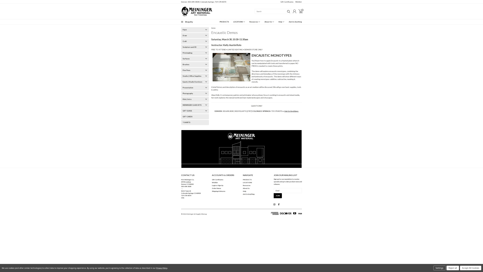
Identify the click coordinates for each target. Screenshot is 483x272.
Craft (185, 41)
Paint (185, 30)
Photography (188, 93)
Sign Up (220, 185)
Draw (185, 36)
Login (214, 185)
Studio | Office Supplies (192, 76)
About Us (268, 22)
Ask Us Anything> (291, 111)
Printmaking (187, 53)
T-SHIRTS (186, 122)
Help (280, 22)
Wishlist (298, 2)
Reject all (453, 268)
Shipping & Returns (218, 191)
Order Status (216, 188)
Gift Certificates (286, 2)
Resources (253, 22)
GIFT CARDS (187, 117)
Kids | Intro (187, 99)
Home (213, 28)
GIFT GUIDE (187, 111)
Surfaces (186, 59)
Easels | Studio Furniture (192, 82)
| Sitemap (204, 214)
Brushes (186, 64)
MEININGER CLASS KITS (192, 105)
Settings (439, 268)
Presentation (188, 88)
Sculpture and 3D (189, 47)
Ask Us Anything (295, 22)
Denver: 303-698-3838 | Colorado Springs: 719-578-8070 (203, 2)
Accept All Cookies (470, 268)
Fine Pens (186, 70)
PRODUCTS (224, 22)
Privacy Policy (161, 268)
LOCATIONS (238, 22)
